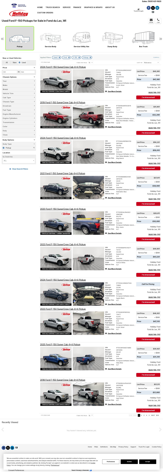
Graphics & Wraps (93, 7)
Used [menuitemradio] (23, 62)
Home (40, 7)
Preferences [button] (55, 465)
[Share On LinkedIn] (157, 8)
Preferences (111, 461)
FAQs (96, 447)
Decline (129, 461)
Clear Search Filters (20, 169)
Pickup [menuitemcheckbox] (8, 148)
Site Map (113, 447)
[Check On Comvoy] (153, 12)
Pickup (86, 57)
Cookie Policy (156, 447)
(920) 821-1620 (154, 1)
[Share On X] (153, 8)
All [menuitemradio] (6, 62)
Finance (77, 7)
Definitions (104, 447)
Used (56, 57)
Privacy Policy (123, 447)
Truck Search (53, 7)
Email (151, 22)
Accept (147, 461)
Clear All (156, 57)
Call (158, 22)
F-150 (75, 57)
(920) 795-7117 (154, 92)
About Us (110, 7)
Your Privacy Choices (80, 470)
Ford (65, 57)
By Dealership (8, 157)
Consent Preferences (16, 470)
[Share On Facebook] (149, 8)
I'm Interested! (148, 97)
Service (67, 7)
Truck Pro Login (143, 447)
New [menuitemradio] (14, 62)
